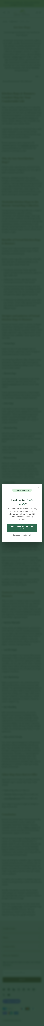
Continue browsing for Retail (22, 535)
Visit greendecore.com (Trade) (22, 528)
